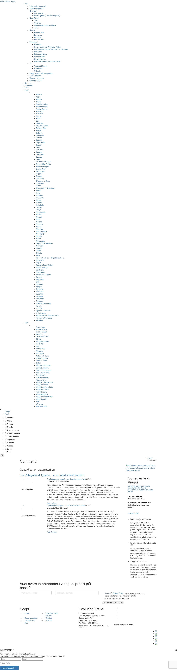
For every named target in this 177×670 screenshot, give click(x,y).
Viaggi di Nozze (42, 384)
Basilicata (39, 123)
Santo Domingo (42, 267)
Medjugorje (40, 234)
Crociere (39, 334)
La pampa (38, 35)
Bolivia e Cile (41, 128)
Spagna (39, 286)
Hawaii (38, 190)
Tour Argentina (35, 75)
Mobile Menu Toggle (8, 1)
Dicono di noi (30, 620)
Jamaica (39, 207)
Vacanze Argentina (37, 78)
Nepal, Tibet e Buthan (44, 243)
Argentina (39, 111)
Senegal (39, 277)
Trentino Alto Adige (43, 303)
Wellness (39, 404)
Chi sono (28, 83)
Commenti (29, 85)
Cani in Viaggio (42, 332)
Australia (39, 113)
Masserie (39, 351)
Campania (40, 135)
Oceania (39, 248)
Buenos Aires (39, 32)
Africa (38, 97)
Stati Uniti (39, 291)
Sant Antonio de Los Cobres (45, 25)
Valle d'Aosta (41, 313)
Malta (38, 219)
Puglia (38, 262)
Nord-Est (33, 11)
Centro (32, 30)
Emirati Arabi (41, 169)
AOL (27, 623)
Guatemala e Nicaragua (45, 188)
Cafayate (37, 23)
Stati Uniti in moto (42, 372)
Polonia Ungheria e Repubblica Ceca (50, 258)
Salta (36, 20)
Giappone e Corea (43, 181)
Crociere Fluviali (42, 336)
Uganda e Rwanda (43, 310)
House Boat (40, 348)
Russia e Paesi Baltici (44, 265)
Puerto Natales (40, 59)
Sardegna (40, 270)
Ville (37, 401)
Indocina (39, 195)
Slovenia (39, 284)
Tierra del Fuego (40, 66)
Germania (40, 178)
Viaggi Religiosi (42, 394)
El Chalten (38, 51)
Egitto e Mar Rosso (43, 164)
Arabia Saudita (41, 109)
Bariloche (37, 44)
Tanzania (39, 296)
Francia (39, 176)
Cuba (38, 159)
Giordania (40, 183)
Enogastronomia (42, 341)
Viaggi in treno (41, 392)
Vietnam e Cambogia (44, 318)
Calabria (39, 133)
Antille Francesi (42, 106)
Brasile (38, 130)
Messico (39, 236)
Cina (38, 147)
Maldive (39, 214)
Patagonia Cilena (40, 54)
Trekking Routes (42, 377)
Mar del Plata (39, 39)
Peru (38, 255)
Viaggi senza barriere (44, 396)
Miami (38, 238)
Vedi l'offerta (51, 503)
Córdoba (37, 37)
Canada (39, 137)
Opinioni (49, 618)
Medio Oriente (41, 231)
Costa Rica (40, 154)
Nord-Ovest (34, 18)
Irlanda (38, 200)
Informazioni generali (38, 6)
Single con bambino (43, 365)
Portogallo (40, 260)
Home (150, 458)
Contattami (133, 513)
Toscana (39, 301)
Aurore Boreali (41, 329)
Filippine (39, 173)
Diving (38, 339)
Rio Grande (38, 68)
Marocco (39, 224)
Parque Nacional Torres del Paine (47, 61)
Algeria (38, 101)
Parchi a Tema (41, 360)
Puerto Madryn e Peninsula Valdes (47, 47)
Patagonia (33, 42)
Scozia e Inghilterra (43, 274)
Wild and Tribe (41, 406)
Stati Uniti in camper (43, 370)
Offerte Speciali (42, 358)
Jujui (36, 27)
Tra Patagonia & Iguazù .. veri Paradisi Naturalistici (52, 475)
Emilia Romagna (42, 166)
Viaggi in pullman (42, 389)
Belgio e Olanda (42, 125)
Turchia (39, 308)
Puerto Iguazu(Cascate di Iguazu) (47, 15)
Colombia (39, 149)
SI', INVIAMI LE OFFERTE (113, 603)
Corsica (39, 152)
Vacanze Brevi (41, 380)
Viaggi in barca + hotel (44, 387)
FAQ (26, 87)
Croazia (39, 157)
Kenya (38, 210)
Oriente (39, 253)
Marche (39, 222)
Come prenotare (31, 618)
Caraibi (39, 145)
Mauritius (39, 229)
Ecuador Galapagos (43, 161)
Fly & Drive (40, 344)
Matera (39, 226)
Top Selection (41, 375)
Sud (31, 63)
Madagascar (41, 212)
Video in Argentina (36, 8)
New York (39, 246)
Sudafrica (39, 294)
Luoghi (27, 90)
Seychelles (40, 279)
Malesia (39, 217)
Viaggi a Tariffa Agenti (44, 382)
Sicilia (38, 282)
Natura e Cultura (42, 356)
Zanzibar (39, 320)
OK (2, 455)
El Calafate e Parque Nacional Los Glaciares (51, 49)
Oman (38, 250)
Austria (38, 116)
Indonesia (40, 198)
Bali (37, 121)
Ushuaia (37, 71)
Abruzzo (39, 94)
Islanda (39, 202)
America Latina (42, 104)
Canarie (39, 140)
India (38, 193)
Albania (39, 99)
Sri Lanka (39, 289)
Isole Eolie (40, 205)
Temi (26, 322)
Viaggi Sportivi (41, 399)
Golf (37, 346)
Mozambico (40, 241)
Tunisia (39, 306)
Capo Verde (40, 142)
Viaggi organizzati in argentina (41, 73)
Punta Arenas (39, 56)
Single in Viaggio (42, 368)
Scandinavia (40, 272)
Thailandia (40, 298)
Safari (38, 363)
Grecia (38, 185)
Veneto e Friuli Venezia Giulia (47, 315)
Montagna (40, 353)
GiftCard (49, 620)
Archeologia (40, 327)
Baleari (38, 118)
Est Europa (40, 171)
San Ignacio (38, 13)
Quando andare (36, 80)
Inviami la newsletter (9, 668)
